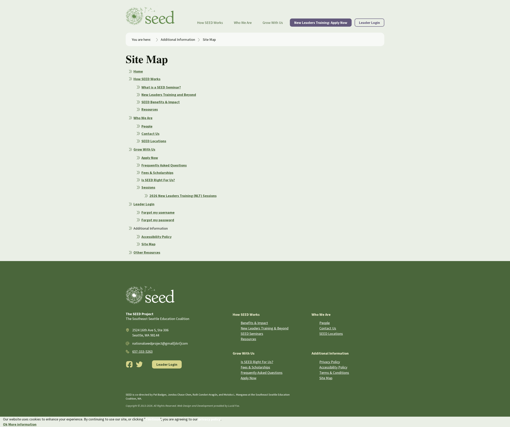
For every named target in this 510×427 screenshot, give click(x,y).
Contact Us (150, 133)
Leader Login (369, 22)
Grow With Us (273, 22)
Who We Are (243, 22)
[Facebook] (129, 364)
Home (138, 71)
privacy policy (209, 419)
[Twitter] (139, 364)
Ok (5, 424)
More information (22, 424)
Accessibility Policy (156, 236)
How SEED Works (210, 22)
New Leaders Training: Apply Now (320, 22)
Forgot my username (158, 212)
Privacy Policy (329, 362)
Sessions (148, 187)
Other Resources (146, 252)
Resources (149, 109)
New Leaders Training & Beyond (264, 328)
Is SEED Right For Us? (158, 180)
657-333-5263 (142, 351)
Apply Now (149, 157)
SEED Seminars (252, 333)
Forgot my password (157, 220)
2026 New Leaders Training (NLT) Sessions (183, 195)
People (146, 126)
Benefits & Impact (254, 323)
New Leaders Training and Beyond (168, 94)
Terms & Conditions (334, 372)
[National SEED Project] (150, 16)
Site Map (148, 244)
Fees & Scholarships (157, 172)
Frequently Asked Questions (164, 165)
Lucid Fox (233, 406)
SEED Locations (153, 141)
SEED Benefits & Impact (160, 102)
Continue (152, 419)
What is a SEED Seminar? (161, 87)
